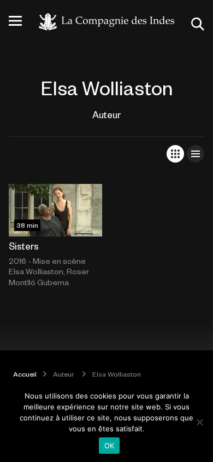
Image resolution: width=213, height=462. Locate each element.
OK (109, 445)
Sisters (24, 246)
